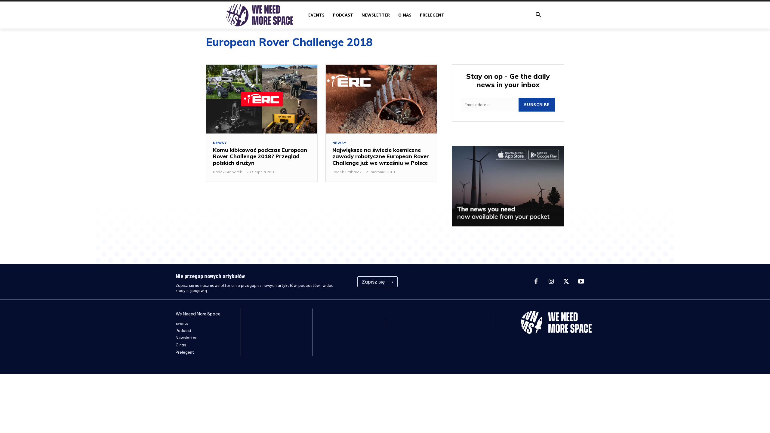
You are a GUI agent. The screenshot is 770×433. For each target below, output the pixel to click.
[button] (538, 15)
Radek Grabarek (227, 172)
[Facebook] (536, 282)
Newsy (220, 143)
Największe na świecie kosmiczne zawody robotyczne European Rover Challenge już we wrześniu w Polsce (380, 156)
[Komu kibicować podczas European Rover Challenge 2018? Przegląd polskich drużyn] (261, 99)
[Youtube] (581, 282)
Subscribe (537, 104)
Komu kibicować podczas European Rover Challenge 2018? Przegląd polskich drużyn (260, 156)
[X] (566, 282)
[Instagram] (551, 282)
